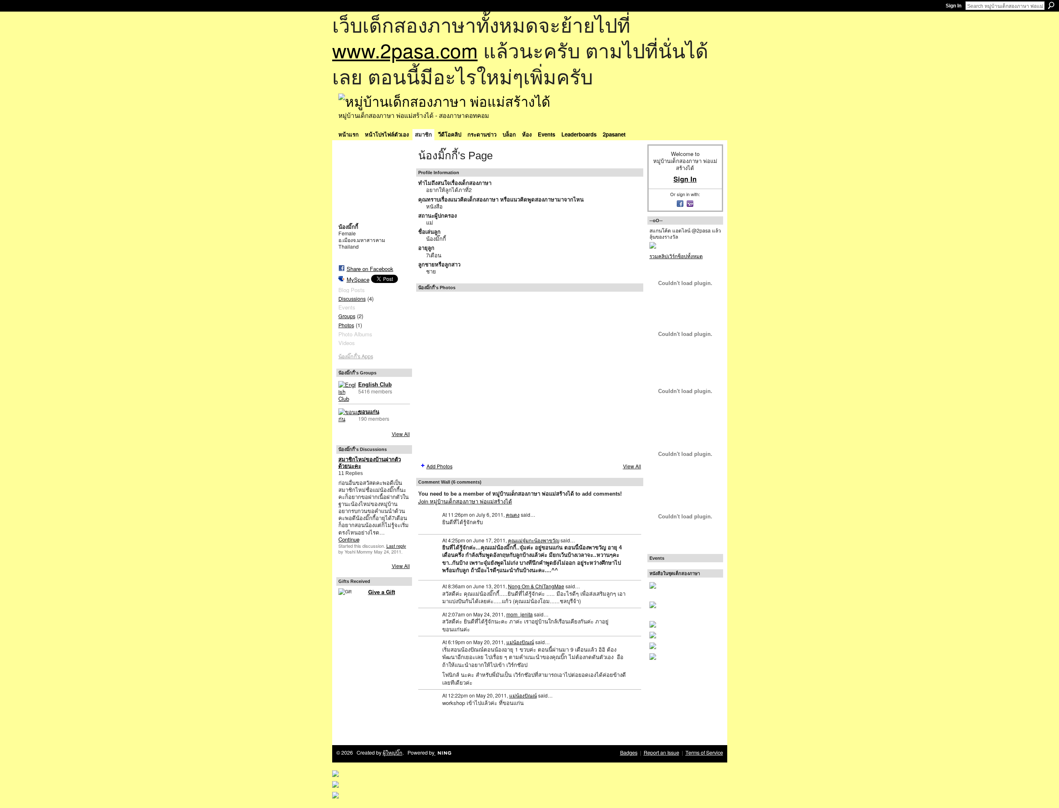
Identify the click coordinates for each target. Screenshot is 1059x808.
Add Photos (439, 466)
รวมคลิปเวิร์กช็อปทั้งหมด (676, 255)
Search (1051, 5)
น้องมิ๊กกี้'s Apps (355, 356)
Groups (346, 316)
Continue (348, 539)
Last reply (396, 545)
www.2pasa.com (405, 50)
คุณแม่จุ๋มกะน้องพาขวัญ (533, 540)
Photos (346, 325)
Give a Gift (381, 592)
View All (401, 433)
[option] (530, 376)
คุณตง (513, 514)
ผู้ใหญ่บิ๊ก (393, 752)
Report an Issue (661, 752)
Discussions (352, 298)
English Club (375, 384)
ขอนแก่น (368, 412)
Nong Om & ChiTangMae (536, 586)
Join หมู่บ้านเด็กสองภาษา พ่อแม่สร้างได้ (465, 501)
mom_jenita (519, 614)
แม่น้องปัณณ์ (520, 641)
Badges (628, 752)
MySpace (358, 279)
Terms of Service (704, 752)
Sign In (953, 6)
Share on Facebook (370, 269)
